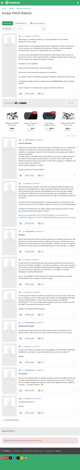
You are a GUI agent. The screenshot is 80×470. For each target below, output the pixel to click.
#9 (20, 370)
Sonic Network (16, 451)
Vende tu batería (27, 451)
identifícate (16, 440)
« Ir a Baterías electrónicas (11, 420)
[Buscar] (44, 28)
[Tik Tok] (10, 458)
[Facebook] (14, 458)
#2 (20, 140)
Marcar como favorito (38, 23)
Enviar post (8, 23)
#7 (20, 323)
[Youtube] (6, 458)
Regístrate (7, 440)
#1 (20, 36)
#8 (20, 346)
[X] (18, 458)
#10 (20, 398)
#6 (20, 292)
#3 (20, 183)
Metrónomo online (38, 451)
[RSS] (22, 458)
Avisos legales (49, 451)
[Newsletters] (25, 458)
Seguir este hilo (21, 23)
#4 (20, 231)
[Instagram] (2, 458)
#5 (20, 259)
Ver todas (70, 103)
